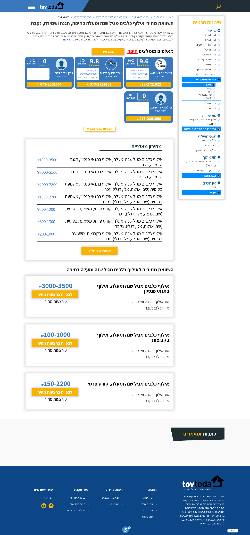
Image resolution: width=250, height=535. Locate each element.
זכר (214, 187)
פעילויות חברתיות (76, 510)
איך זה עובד (147, 504)
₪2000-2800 (47, 184)
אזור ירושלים (209, 54)
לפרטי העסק (160, 76)
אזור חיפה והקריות (206, 79)
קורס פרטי (210, 145)
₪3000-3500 (47, 172)
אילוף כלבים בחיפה (140, 17)
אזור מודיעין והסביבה (205, 59)
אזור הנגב (211, 108)
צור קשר (47, 497)
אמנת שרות (148, 510)
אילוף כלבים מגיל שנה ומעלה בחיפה (112, 17)
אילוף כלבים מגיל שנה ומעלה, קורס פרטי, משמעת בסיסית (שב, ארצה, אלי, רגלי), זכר (113, 211)
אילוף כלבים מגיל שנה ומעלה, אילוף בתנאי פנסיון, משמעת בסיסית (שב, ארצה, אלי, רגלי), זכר (113, 186)
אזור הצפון (210, 64)
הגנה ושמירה (209, 176)
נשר (209, 91)
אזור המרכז (210, 35)
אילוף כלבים (159, 17)
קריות (209, 88)
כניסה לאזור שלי (77, 497)
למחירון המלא (99, 251)
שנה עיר (108, 51)
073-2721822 (150, 84)
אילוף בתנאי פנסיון (206, 150)
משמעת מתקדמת (206, 170)
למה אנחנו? (147, 497)
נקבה (213, 192)
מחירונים (115, 504)
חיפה (209, 85)
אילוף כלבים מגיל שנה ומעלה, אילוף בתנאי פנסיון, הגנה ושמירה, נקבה (116, 174)
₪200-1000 (46, 234)
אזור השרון (210, 39)
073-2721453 (100, 84)
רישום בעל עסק (78, 504)
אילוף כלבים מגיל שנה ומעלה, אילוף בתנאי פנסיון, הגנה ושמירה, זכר (116, 162)
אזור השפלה (209, 49)
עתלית (208, 97)
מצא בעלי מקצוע (111, 497)
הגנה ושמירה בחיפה (82, 17)
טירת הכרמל (205, 94)
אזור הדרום (210, 103)
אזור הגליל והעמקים (205, 69)
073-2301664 (50, 84)
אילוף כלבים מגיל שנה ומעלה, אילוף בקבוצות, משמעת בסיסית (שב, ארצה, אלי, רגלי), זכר (116, 236)
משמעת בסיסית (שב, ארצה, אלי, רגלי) (201, 163)
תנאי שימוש (148, 517)
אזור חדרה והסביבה (205, 44)
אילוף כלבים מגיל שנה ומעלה (200, 129)
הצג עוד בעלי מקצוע (99, 129)
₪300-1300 (46, 221)
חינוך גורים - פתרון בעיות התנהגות (203, 122)
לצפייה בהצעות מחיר (55, 294)
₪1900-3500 (47, 160)
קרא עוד (67, 39)
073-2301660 (150, 118)
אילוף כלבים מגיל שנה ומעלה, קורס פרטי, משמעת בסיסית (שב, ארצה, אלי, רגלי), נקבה (113, 223)
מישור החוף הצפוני (206, 74)
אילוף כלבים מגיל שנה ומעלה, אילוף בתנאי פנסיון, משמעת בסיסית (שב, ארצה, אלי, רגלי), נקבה (113, 199)
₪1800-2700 (47, 197)
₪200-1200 (46, 209)
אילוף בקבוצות (208, 140)
